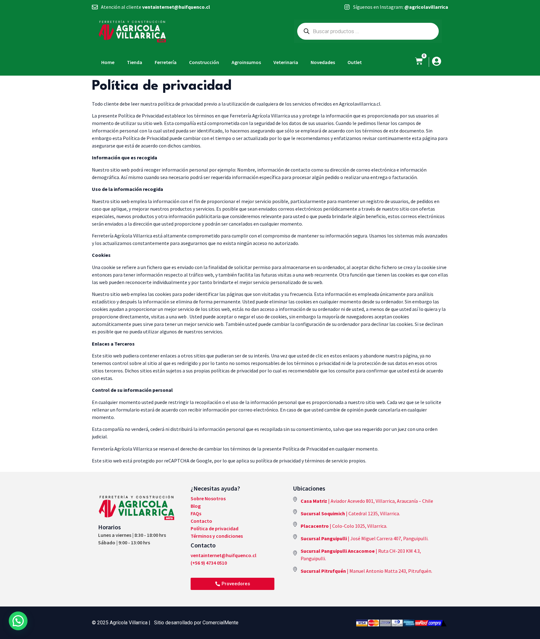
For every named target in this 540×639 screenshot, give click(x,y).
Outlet (355, 62)
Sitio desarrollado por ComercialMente (196, 623)
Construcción (204, 62)
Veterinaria (285, 62)
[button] (18, 621)
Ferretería (166, 62)
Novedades (323, 62)
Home (107, 62)
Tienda (134, 62)
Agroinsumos (246, 62)
